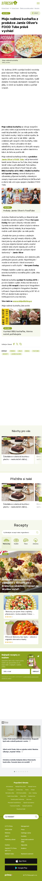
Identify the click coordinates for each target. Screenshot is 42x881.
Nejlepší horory (32, 786)
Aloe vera (28, 799)
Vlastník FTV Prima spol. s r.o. (10, 849)
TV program (10, 789)
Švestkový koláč (21, 809)
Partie (27, 789)
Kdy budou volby (9, 793)
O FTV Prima (8, 826)
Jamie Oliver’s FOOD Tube (13, 159)
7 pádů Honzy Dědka (12, 796)
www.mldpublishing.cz (22, 301)
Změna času (19, 789)
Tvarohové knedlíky (15, 806)
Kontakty (23, 836)
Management (25, 826)
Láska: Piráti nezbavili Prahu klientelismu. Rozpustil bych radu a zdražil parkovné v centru (20, 740)
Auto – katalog (33, 793)
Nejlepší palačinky (27, 806)
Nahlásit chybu (9, 854)
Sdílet (34, 13)
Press (23, 829)
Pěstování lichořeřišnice (14, 802)
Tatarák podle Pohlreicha (17, 799)
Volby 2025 (23, 796)
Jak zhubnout (9, 786)
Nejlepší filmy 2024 (20, 786)
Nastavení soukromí (27, 854)
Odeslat (36, 671)
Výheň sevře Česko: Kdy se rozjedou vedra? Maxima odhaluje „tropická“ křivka (20, 750)
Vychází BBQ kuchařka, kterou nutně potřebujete (18, 332)
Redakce (23, 848)
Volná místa (8, 829)
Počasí (33, 789)
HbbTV (7, 836)
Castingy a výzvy (26, 833)
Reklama (7, 833)
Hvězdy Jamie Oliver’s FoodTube (19, 210)
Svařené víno (31, 796)
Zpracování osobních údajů (27, 840)
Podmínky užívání (10, 839)
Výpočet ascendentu (28, 802)
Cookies (7, 845)
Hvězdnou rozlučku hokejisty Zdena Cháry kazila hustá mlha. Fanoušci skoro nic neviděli (19, 761)
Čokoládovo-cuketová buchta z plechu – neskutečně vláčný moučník (16, 458)
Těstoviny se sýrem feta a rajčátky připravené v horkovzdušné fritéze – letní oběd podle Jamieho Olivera (19, 614)
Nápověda (24, 845)
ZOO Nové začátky (21, 793)
